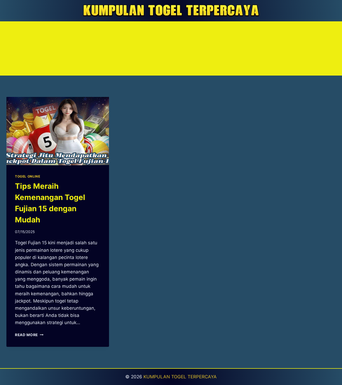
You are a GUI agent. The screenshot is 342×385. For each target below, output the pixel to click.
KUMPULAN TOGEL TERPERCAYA (180, 376)
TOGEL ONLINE (27, 176)
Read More (29, 335)
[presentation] (57, 131)
